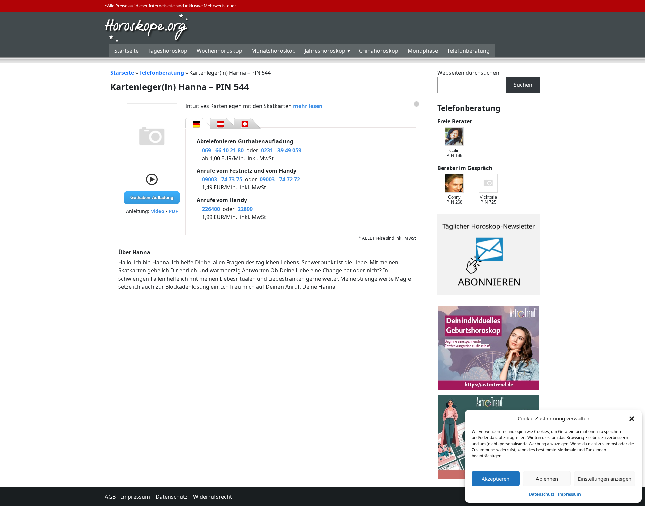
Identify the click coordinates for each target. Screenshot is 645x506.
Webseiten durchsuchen (468, 72)
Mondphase (422, 50)
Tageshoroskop (167, 50)
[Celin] (454, 137)
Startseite (126, 50)
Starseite (122, 72)
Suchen (523, 84)
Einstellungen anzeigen (604, 478)
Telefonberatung (468, 50)
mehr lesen (308, 106)
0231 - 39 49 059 (281, 150)
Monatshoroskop (273, 50)
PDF (173, 211)
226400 (211, 209)
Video (157, 211)
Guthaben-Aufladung (151, 197)
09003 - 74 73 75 (222, 179)
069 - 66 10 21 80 (223, 150)
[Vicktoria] (488, 183)
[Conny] (454, 183)
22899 (245, 209)
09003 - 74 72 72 (280, 179)
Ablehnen (547, 478)
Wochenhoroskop (219, 50)
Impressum (569, 494)
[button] (631, 418)
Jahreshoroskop (325, 50)
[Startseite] (147, 27)
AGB (110, 496)
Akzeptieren (495, 478)
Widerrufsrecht (212, 496)
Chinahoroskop (378, 50)
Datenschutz (541, 494)
